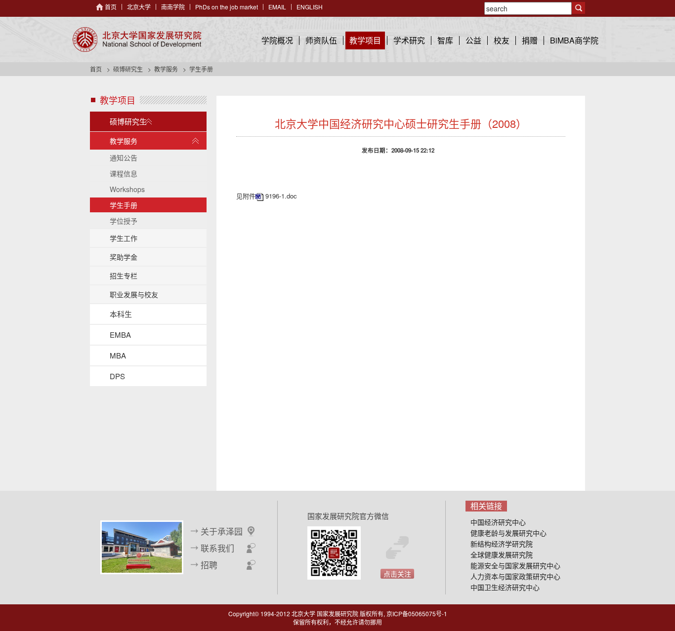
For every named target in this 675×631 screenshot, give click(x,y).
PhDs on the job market (226, 6)
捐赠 (530, 40)
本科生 (121, 314)
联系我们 (217, 548)
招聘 (209, 565)
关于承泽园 (222, 531)
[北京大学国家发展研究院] (137, 39)
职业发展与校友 (134, 294)
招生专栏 (123, 275)
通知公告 (123, 157)
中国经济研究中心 (498, 522)
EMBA (120, 334)
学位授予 (123, 221)
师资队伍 (321, 40)
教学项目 (365, 40)
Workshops (127, 189)
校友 (501, 40)
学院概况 (277, 40)
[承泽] (141, 546)
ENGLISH (309, 6)
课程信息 (123, 173)
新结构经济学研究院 (501, 544)
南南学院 (173, 6)
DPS (117, 376)
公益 (473, 40)
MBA (118, 355)
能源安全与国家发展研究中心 (515, 565)
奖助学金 (123, 257)
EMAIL (277, 6)
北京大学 (139, 6)
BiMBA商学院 (574, 40)
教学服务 (166, 69)
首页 (111, 6)
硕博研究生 (128, 69)
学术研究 (409, 40)
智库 (445, 40)
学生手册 (123, 205)
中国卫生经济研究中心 (505, 587)
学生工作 (123, 238)
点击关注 (397, 574)
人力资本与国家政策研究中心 (515, 576)
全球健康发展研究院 (501, 554)
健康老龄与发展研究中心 (508, 533)
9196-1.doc (281, 195)
